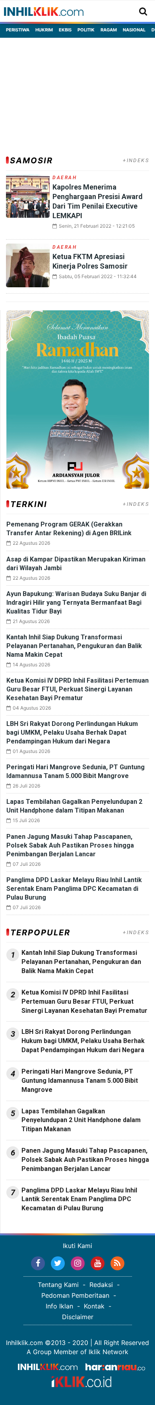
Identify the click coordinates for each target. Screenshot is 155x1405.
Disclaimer (77, 1317)
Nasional (134, 30)
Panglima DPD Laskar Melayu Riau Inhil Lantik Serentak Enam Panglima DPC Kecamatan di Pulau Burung (74, 888)
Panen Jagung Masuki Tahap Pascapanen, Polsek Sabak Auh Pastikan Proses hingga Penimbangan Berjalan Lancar (70, 845)
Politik (86, 30)
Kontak (94, 1306)
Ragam (109, 30)
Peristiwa (17, 30)
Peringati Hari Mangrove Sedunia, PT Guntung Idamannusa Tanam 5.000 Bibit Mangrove (79, 1080)
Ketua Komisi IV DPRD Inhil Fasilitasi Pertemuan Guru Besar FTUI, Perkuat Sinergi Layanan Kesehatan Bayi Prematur (77, 689)
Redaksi (101, 1285)
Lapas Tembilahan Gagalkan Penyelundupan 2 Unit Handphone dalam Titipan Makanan (81, 1120)
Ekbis (65, 30)
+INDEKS (136, 160)
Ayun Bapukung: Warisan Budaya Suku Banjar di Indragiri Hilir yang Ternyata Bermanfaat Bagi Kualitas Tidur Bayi (76, 602)
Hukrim (44, 30)
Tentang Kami (58, 1285)
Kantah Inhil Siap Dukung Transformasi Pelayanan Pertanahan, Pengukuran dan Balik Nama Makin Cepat (74, 645)
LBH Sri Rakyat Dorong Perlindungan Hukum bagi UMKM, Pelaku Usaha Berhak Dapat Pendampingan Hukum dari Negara (72, 732)
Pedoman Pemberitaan (75, 1295)
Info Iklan (59, 1306)
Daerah (64, 177)
